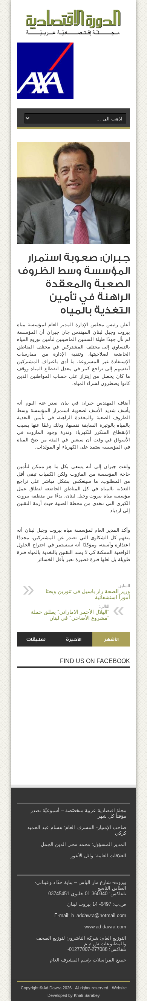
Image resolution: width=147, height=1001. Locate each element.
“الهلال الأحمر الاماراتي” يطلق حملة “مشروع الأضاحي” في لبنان (70, 612)
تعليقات (36, 639)
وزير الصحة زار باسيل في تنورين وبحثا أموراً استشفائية (88, 591)
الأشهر (111, 639)
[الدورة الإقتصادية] (73, 30)
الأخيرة (73, 639)
